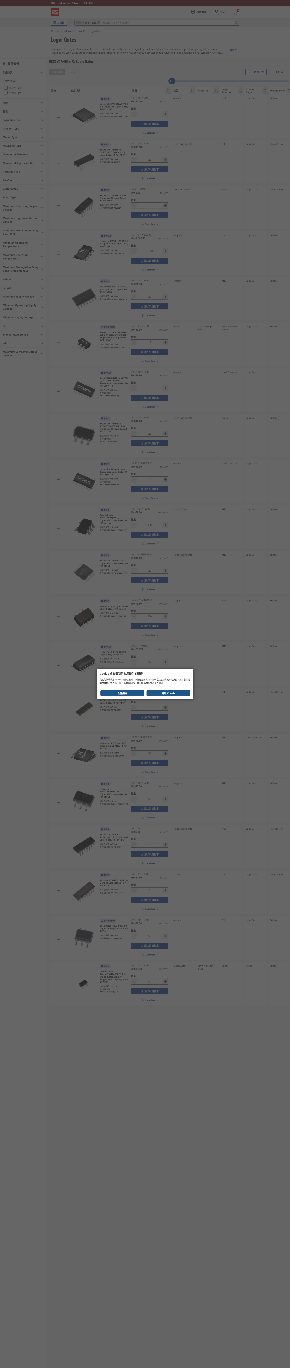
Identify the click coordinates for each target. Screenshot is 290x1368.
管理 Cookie (168, 693)
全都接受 (122, 693)
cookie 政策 (142, 682)
